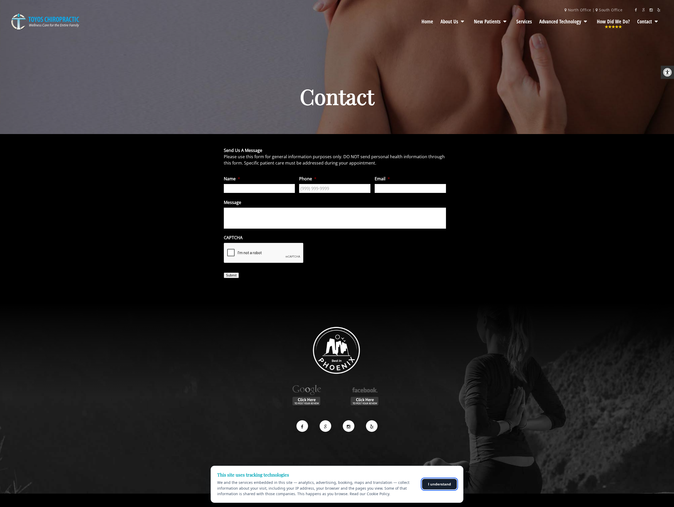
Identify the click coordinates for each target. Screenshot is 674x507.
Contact (644, 21)
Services (524, 21)
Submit (231, 275)
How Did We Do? (613, 21)
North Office (579, 9)
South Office (610, 9)
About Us (449, 21)
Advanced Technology (560, 21)
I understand (439, 484)
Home (427, 21)
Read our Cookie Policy (369, 493)
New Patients (487, 21)
